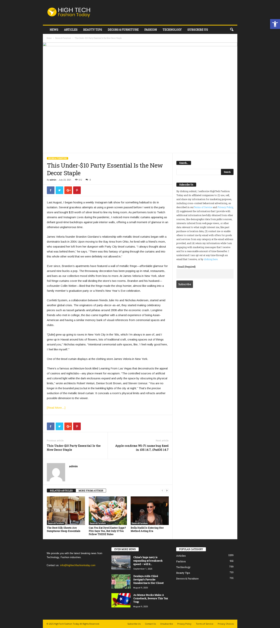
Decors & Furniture (123, 29)
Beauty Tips (92, 29)
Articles (71, 29)
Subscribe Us (197, 29)
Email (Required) (186, 266)
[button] (275, 24)
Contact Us (150, 623)
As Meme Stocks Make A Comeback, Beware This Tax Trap (150, 598)
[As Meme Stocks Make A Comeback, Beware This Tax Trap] (120, 600)
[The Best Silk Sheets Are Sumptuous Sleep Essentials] (66, 510)
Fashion (150, 29)
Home (49, 38)
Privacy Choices (226, 623)
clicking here (211, 259)
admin (53, 180)
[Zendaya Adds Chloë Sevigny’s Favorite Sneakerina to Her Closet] (120, 581)
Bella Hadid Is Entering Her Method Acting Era (147, 529)
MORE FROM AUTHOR (90, 490)
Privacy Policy (225, 207)
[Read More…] (56, 407)
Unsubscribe (166, 623)
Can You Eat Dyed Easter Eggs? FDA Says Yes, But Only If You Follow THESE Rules (107, 531)
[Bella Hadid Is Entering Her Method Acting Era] (150, 510)
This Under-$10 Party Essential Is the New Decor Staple (74, 447)
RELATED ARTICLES (61, 490)
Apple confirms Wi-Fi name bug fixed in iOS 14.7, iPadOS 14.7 (142, 447)
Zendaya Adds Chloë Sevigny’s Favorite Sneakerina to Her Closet (148, 579)
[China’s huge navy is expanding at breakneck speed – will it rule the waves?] (120, 562)
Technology (172, 29)
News (54, 29)
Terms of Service (203, 207)
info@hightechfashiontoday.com (77, 565)
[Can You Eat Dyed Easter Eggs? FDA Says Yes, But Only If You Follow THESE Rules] (108, 510)
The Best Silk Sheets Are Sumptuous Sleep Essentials (63, 529)
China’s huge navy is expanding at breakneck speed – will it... (148, 560)
